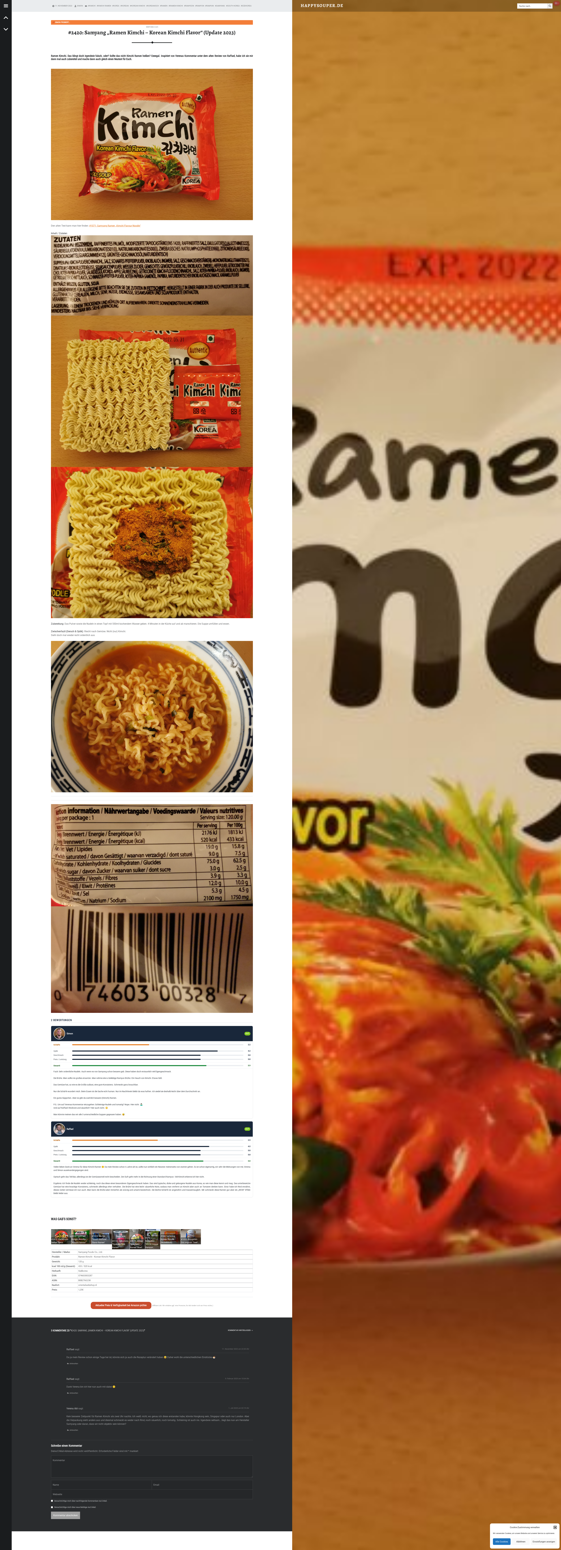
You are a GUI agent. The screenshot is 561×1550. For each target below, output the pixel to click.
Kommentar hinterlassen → (240, 1330)
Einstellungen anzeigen (544, 1541)
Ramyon (200, 6)
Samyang (220, 6)
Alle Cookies (501, 1541)
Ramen (164, 6)
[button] (555, 1527)
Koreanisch (153, 6)
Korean (125, 6)
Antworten (74, 1363)
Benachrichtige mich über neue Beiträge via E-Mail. (75, 1507)
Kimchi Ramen (104, 6)
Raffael (70, 1379)
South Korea (233, 6)
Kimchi (92, 6)
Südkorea (246, 6)
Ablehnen (520, 1541)
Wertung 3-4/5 (152, 27)
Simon (80, 6)
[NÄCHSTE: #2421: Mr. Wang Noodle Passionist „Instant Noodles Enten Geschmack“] (6, 17)
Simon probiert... (61, 22)
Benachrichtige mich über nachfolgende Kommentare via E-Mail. (80, 1501)
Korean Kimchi (138, 6)
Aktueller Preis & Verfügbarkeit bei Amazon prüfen (121, 1305)
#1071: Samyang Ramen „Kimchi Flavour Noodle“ (115, 225)
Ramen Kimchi (176, 6)
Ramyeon (189, 6)
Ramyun (210, 6)
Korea (116, 6)
